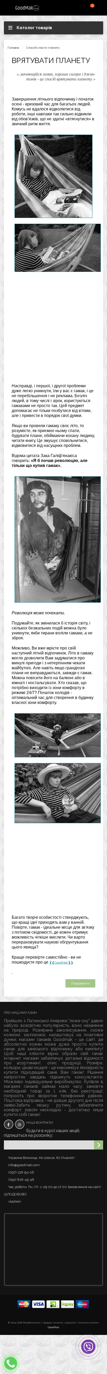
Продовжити (80, 983)
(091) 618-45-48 (21, 1180)
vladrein (14, 1201)
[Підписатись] (98, 1145)
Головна (13, 47)
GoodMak (53, 1327)
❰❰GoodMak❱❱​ (61, 962)
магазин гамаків (35, 1039)
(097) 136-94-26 (21, 1172)
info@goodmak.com (24, 1165)
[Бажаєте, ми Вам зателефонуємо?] (11, 1363)
